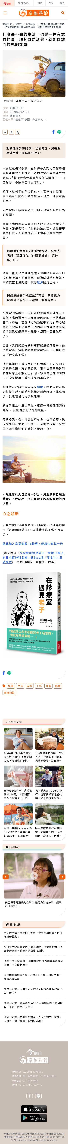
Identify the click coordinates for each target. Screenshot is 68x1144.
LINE (39, 3)
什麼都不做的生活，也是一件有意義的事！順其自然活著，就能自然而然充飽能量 (34, 25)
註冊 (62, 3)
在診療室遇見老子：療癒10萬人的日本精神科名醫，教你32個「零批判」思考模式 (33, 557)
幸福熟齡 (7, 23)
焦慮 (10, 686)
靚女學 (18, 23)
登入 (51, 3)
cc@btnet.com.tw (32, 1084)
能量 (58, 686)
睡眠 (40, 387)
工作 (39, 686)
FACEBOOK (24, 3)
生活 (20, 686)
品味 (29, 686)
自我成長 (30, 23)
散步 (40, 282)
